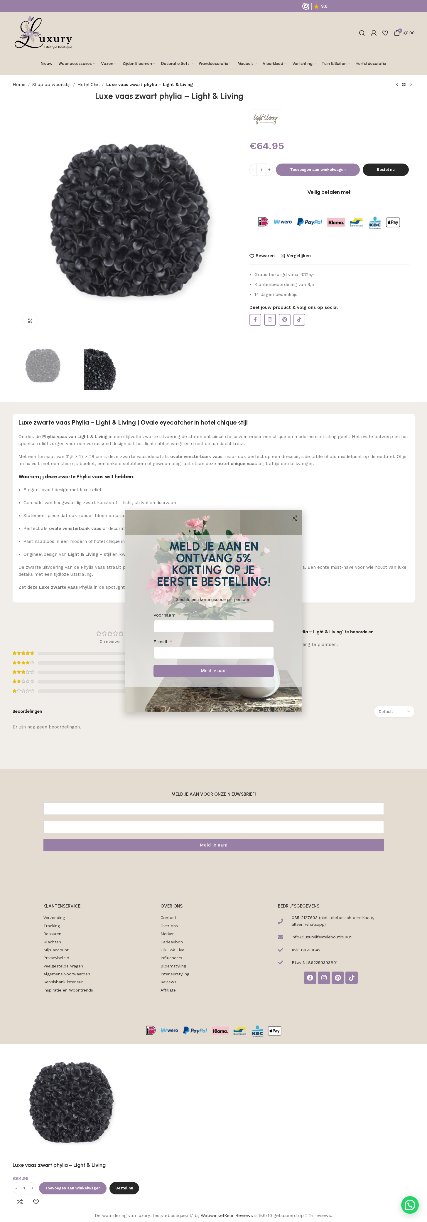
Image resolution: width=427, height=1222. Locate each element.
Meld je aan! (214, 671)
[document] (213, 611)
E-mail (160, 641)
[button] (294, 518)
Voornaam (164, 615)
